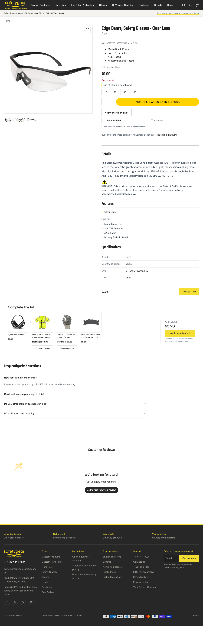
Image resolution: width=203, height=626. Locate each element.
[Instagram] (15, 602)
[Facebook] (7, 602)
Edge (104, 33)
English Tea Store (112, 556)
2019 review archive (143, 572)
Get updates (189, 558)
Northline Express (112, 566)
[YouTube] (31, 602)
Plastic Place (109, 572)
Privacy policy (140, 582)
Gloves (103, 5)
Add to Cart (189, 291)
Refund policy (140, 577)
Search (196, 615)
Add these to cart (180, 333)
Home (7, 21)
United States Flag (112, 577)
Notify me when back (116, 112)
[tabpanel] (48, 69)
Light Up (107, 561)
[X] (23, 602)
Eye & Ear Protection (82, 5)
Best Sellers (48, 592)
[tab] (9, 120)
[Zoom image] (88, 30)
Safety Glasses (49, 572)
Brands (158, 5)
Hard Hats (60, 5)
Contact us (139, 561)
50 (124, 92)
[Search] (183, 5)
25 (115, 92)
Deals (170, 5)
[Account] (190, 5)
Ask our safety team (136, 126)
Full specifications (111, 67)
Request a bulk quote (166, 134)
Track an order (141, 566)
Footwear (144, 5)
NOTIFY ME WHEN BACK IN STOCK (158, 101)
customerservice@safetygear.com (20, 570)
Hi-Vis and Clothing (122, 5)
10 (105, 92)
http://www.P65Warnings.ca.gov (118, 194)
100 (134, 92)
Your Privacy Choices (144, 587)
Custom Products (40, 5)
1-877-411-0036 (16, 562)
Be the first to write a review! (101, 490)
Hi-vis (45, 582)
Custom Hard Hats (51, 561)
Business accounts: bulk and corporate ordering (178, 13)
